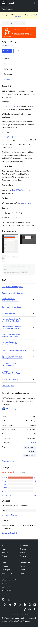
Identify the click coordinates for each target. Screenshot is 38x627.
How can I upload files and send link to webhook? (12, 335)
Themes (23, 549)
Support (7, 79)
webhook (27, 455)
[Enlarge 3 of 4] (15, 257)
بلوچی (9, 600)
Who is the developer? (10, 379)
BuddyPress (7, 591)
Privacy (5, 556)
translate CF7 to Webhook (18, 190)
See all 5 (33, 442)
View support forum (9, 515)
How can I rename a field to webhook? (9, 343)
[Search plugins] (23, 23)
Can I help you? (8, 386)
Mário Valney (9, 45)
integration (32, 451)
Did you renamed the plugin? (12, 287)
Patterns (23, 556)
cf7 (25, 447)
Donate (24, 570)
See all (33, 495)
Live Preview (19, 51)
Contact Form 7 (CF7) (10, 106)
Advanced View (8, 461)
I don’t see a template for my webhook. (10, 364)
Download (7, 51)
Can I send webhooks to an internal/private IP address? (12, 357)
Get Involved (25, 563)
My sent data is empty (10, 313)
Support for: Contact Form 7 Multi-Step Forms (11, 372)
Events (22, 566)
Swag (23, 573)
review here (26, 203)
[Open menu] (35, 3)
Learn (4, 563)
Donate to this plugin (10, 533)
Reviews (7, 64)
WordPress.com (9, 580)
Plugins (22, 553)
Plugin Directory (7, 9)
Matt (5, 583)
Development (9, 74)
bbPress (6, 587)
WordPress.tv (8, 573)
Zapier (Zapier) (7, 137)
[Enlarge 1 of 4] (15, 237)
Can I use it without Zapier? (12, 307)
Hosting (5, 553)
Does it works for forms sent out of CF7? (10, 300)
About (4, 545)
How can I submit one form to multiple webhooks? (12, 320)
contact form (31, 447)
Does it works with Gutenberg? (13, 293)
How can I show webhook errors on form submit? (12, 328)
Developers (6, 570)
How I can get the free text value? (15, 350)
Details (6, 59)
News (4, 549)
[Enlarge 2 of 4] (33, 237)
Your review (6, 495)
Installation (8, 69)
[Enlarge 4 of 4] (33, 266)
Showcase (24, 545)
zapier (33, 455)
